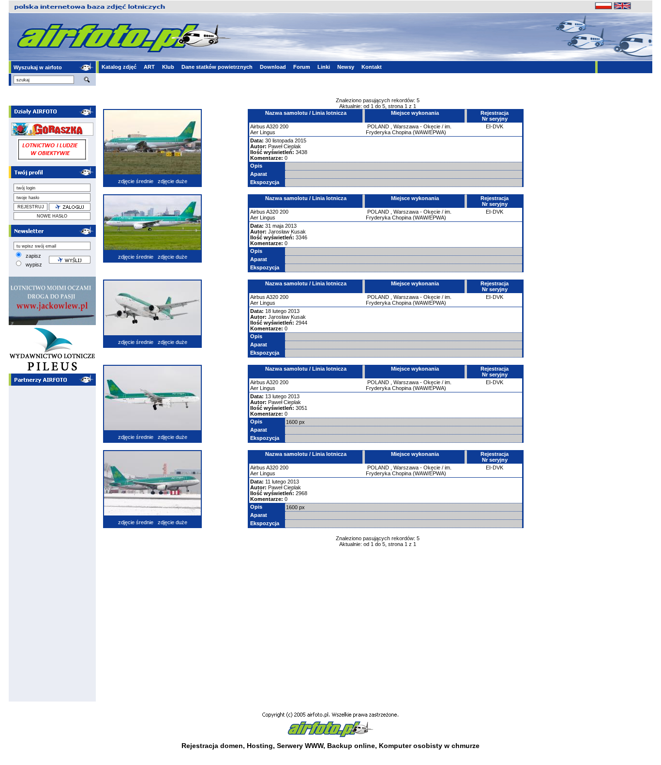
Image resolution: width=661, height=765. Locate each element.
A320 (272, 126)
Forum (301, 67)
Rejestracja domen (212, 745)
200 (284, 126)
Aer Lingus (262, 132)
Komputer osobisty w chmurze (429, 745)
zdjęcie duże (172, 181)
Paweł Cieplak (284, 146)
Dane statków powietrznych (217, 67)
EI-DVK (494, 126)
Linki (323, 67)
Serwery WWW (300, 745)
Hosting (260, 745)
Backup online (351, 745)
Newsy (345, 67)
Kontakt (371, 67)
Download (273, 67)
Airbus (257, 126)
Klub (168, 67)
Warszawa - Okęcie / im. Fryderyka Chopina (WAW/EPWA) (408, 129)
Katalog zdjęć (119, 67)
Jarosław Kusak (287, 231)
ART (149, 67)
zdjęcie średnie (135, 181)
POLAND (378, 126)
